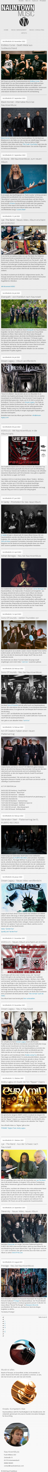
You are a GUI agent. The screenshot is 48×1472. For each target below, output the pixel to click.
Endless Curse (34, 81)
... (5, 1330)
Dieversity (11, 1244)
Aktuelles (21, 0)
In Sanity (4, 535)
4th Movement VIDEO (8, 286)
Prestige (16, 1301)
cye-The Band (40, 1180)
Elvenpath (30, 330)
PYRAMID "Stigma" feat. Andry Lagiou (13, 1128)
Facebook (43, 0)
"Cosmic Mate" (21, 210)
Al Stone (12, 203)
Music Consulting (36, 30)
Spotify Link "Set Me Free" (9, 932)
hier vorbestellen (29, 998)
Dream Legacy (29, 402)
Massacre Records (32, 1305)
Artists (24, 33)
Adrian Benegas (38, 589)
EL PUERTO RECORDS (20, 858)
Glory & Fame (5, 541)
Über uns (28, 0)
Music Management (19, 30)
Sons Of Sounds (13, 705)
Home (6, 30)
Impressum (35, 0)
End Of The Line (17, 1253)
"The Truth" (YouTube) (29, 144)
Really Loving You (31, 1055)
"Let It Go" (25, 662)
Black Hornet (5, 138)
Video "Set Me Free (7, 929)
